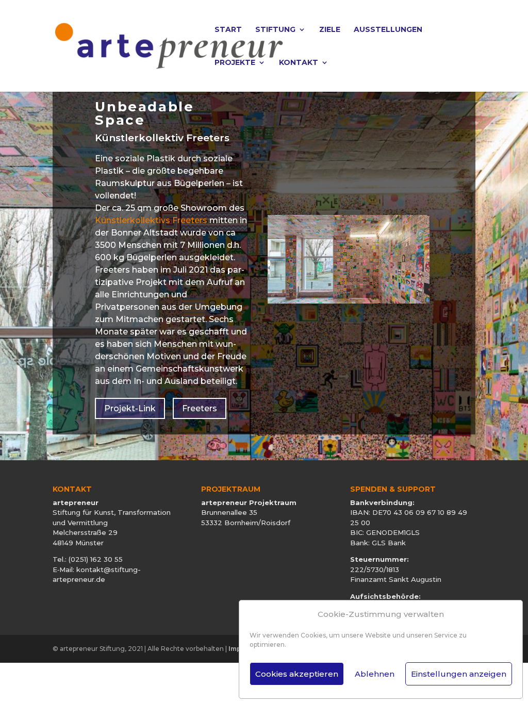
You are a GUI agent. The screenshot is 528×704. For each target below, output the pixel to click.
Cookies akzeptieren (296, 674)
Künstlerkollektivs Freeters (151, 220)
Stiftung (275, 30)
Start (228, 30)
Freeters (199, 408)
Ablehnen (374, 674)
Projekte (234, 63)
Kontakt (298, 63)
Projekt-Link (130, 408)
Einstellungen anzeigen (458, 674)
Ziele (329, 30)
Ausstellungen (388, 30)
